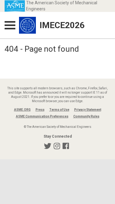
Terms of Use (59, 109)
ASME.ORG (22, 109)
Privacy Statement (87, 109)
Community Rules (86, 116)
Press (40, 109)
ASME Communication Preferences (42, 116)
